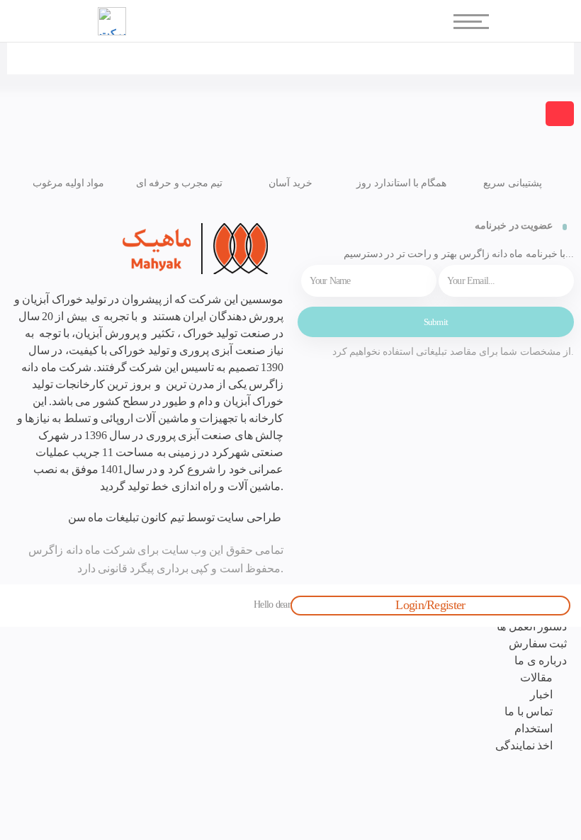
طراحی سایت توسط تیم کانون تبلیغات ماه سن (174, 517)
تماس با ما (528, 711)
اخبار (541, 694)
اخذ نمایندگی (524, 745)
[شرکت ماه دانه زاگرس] (145, 248)
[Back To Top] (560, 113)
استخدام (533, 728)
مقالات (536, 677)
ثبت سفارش (538, 643)
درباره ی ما (540, 660)
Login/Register (430, 605)
